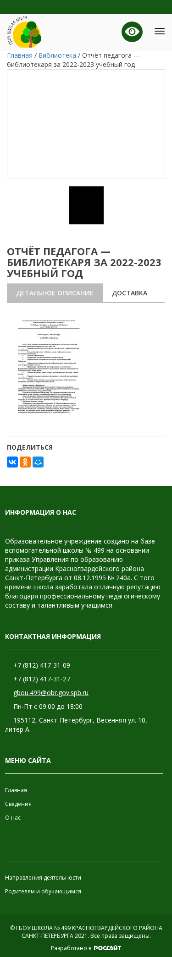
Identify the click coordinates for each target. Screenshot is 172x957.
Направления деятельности (43, 877)
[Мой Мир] (38, 462)
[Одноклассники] (25, 462)
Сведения (18, 804)
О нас (13, 817)
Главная (16, 790)
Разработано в (72, 948)
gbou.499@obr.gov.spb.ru (51, 692)
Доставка (129, 292)
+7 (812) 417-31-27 (41, 678)
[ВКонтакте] (12, 462)
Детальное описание (55, 292)
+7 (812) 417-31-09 (41, 665)
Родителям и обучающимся (43, 891)
